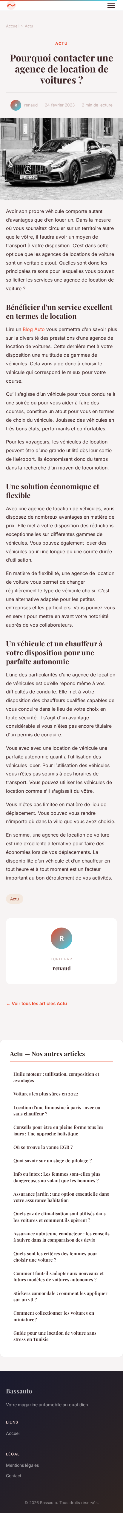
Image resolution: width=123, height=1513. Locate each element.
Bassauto (19, 1391)
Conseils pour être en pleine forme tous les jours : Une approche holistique (58, 1130)
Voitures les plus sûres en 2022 (45, 1094)
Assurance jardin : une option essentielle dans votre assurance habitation (61, 1197)
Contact (13, 1475)
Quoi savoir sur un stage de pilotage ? (52, 1160)
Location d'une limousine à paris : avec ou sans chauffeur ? (56, 1110)
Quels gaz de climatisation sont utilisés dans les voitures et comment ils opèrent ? (59, 1217)
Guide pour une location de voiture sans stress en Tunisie (54, 1336)
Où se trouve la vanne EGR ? (43, 1147)
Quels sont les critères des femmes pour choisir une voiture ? (55, 1257)
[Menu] (111, 5)
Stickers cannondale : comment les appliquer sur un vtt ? (60, 1296)
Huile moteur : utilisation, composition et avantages (56, 1077)
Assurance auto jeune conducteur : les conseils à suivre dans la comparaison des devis (61, 1237)
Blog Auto (34, 329)
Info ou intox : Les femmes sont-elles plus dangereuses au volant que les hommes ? (56, 1177)
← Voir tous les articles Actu (36, 1003)
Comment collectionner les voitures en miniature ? (53, 1316)
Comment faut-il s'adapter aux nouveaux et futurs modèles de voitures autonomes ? (58, 1276)
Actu (29, 26)
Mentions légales (22, 1465)
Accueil (12, 26)
